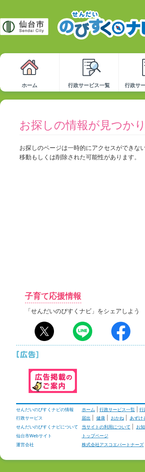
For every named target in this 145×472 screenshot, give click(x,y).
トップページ (95, 435)
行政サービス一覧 (117, 409)
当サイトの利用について (106, 427)
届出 (86, 418)
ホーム (88, 409)
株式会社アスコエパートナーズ (113, 444)
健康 (100, 418)
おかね (117, 418)
